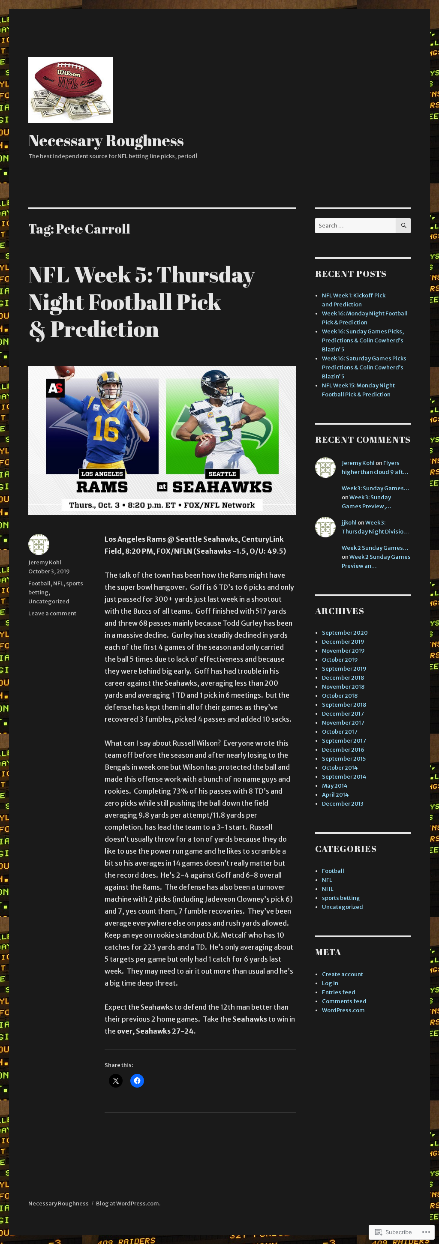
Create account (342, 974)
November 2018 (343, 686)
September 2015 (344, 758)
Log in (330, 983)
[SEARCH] (403, 225)
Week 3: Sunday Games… (375, 488)
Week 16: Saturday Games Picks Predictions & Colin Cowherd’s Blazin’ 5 (364, 367)
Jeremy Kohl (44, 562)
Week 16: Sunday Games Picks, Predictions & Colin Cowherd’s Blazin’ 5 (363, 340)
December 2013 (343, 803)
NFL (58, 583)
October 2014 (340, 767)
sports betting (341, 898)
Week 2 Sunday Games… (375, 548)
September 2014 (344, 776)
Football (39, 583)
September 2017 (344, 740)
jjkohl (349, 522)
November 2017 (343, 722)
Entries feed (338, 992)
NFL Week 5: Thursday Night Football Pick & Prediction (141, 301)
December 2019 (343, 641)
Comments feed (344, 1001)
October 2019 (340, 659)
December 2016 (343, 749)
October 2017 (340, 731)
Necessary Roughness (106, 140)
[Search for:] (355, 225)
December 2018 (343, 677)
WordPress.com (343, 1010)
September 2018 (344, 704)
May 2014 (335, 785)
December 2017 (343, 713)
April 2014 (335, 794)
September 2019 (344, 668)
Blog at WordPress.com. (128, 1203)
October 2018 (340, 695)
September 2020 (345, 632)
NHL (328, 889)
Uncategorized (48, 601)
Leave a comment (52, 613)
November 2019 (343, 650)
